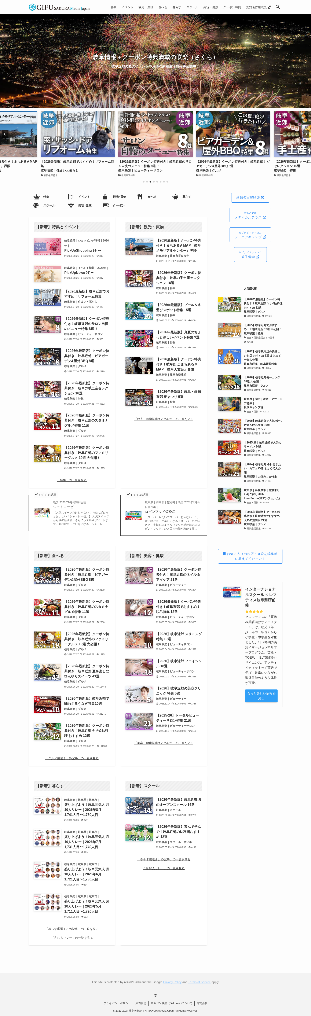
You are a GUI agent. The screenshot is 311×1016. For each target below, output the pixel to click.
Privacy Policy (172, 982)
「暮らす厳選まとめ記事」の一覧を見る (72, 929)
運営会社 (202, 1003)
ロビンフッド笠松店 (172, 507)
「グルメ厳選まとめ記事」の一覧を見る (72, 758)
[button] (277, 7)
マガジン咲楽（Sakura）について (171, 1003)
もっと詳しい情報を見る (261, 696)
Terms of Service (199, 982)
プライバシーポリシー (117, 1003)
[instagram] (155, 996)
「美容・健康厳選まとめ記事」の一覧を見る (163, 743)
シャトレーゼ (69, 505)
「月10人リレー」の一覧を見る (72, 937)
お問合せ (140, 1003)
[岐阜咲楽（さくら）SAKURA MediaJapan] (59, 7)
